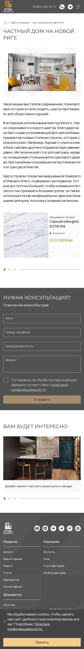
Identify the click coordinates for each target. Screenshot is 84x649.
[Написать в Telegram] (70, 6)
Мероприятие (11, 580)
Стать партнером (54, 566)
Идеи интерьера (12, 559)
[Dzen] (45, 528)
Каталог (8, 552)
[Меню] (78, 6)
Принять (42, 642)
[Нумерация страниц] (4, 269)
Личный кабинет (12, 586)
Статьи (7, 573)
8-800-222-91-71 (44, 7)
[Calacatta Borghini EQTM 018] (42, 235)
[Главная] (8, 6)
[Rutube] (70, 528)
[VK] (53, 528)
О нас (47, 559)
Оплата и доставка (54, 573)
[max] (78, 528)
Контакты (49, 552)
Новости (8, 566)
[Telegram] (61, 528)
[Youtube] (37, 528)
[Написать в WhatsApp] (62, 6)
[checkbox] (5, 379)
